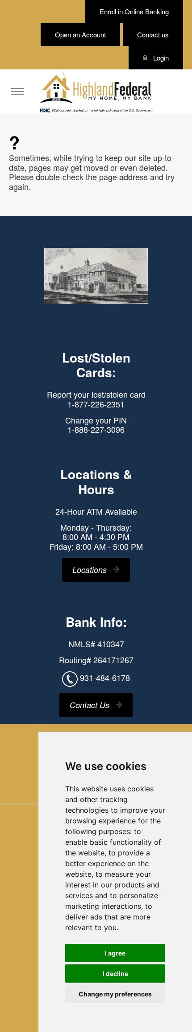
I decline (115, 973)
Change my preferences (115, 994)
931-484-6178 (105, 677)
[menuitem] (17, 91)
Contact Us (89, 704)
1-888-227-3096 (96, 429)
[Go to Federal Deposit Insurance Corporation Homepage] (96, 110)
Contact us (153, 34)
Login (160, 57)
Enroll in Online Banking (134, 11)
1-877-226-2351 (96, 404)
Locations (89, 569)
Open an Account (80, 34)
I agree (115, 953)
